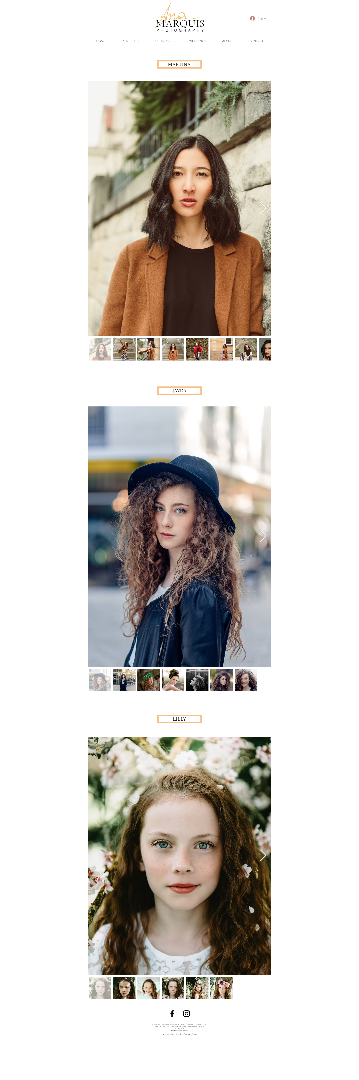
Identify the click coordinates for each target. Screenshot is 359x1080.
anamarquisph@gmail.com (179, 1030)
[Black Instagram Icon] (186, 1013)
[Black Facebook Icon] (172, 1013)
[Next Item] (263, 208)
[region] (316, 20)
